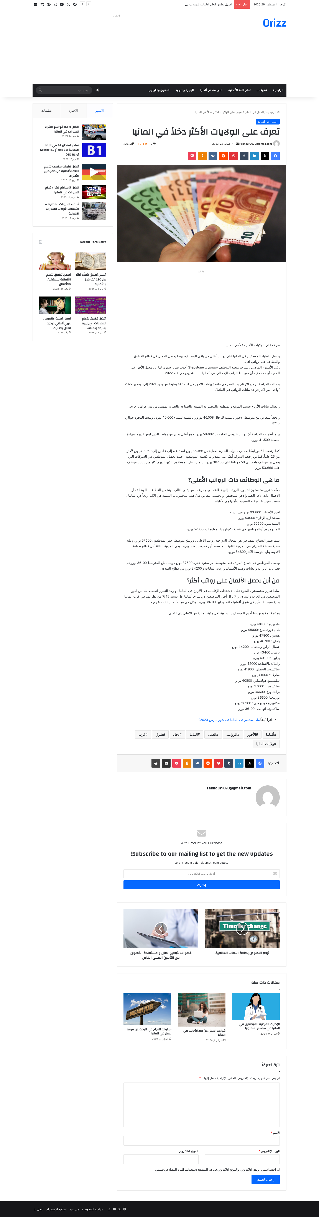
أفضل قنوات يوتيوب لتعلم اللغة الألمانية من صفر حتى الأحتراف (61, 171)
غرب (141, 734)
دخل (176, 734)
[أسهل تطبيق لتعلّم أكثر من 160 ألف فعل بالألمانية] (90, 261)
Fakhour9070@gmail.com (255, 143)
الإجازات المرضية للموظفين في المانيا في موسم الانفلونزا (259, 1026)
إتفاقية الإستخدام (56, 1209)
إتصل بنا (38, 1209)
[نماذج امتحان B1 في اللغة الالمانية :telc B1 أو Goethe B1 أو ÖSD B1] (94, 150)
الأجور (251, 734)
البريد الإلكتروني (269, 1151)
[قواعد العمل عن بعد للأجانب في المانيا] (201, 1010)
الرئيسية (278, 90)
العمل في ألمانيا (254, 112)
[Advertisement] (116, 49)
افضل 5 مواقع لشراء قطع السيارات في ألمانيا (62, 190)
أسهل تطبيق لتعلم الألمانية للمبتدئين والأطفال (205, 4)
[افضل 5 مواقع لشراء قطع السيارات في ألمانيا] (94, 192)
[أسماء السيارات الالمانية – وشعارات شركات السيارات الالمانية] (94, 211)
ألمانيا (270, 734)
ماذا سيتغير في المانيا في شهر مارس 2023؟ (229, 720)
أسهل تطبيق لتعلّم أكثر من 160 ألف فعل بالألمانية (91, 279)
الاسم (275, 1132)
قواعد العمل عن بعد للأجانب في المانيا (204, 1033)
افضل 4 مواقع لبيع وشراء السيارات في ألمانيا (62, 129)
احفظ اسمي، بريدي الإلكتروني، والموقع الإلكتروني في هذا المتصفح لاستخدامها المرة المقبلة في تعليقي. (215, 1169)
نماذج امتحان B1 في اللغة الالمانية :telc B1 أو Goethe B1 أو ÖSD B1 (59, 150)
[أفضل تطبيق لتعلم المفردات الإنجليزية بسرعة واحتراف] (90, 305)
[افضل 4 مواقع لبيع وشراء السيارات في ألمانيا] (94, 132)
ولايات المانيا (265, 744)
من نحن (74, 1209)
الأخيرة (73, 110)
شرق (159, 734)
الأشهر (99, 110)
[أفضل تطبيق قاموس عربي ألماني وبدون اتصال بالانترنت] (55, 305)
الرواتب (231, 734)
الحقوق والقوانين (158, 90)
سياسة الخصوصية (92, 1209)
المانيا (194, 734)
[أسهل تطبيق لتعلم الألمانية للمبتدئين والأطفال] (55, 261)
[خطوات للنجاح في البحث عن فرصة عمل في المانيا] (147, 1009)
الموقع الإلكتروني (188, 1151)
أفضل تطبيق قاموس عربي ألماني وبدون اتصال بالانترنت (57, 323)
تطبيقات (262, 90)
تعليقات (46, 110)
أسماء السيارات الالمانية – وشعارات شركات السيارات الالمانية (62, 208)
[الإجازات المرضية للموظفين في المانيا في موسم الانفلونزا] (256, 1006)
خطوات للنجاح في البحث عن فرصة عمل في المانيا (149, 1031)
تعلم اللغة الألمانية (239, 90)
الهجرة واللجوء (185, 90)
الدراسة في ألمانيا (211, 90)
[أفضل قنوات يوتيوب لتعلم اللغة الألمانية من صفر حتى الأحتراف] (94, 172)
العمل (212, 734)
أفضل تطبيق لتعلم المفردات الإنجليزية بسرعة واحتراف (94, 323)
